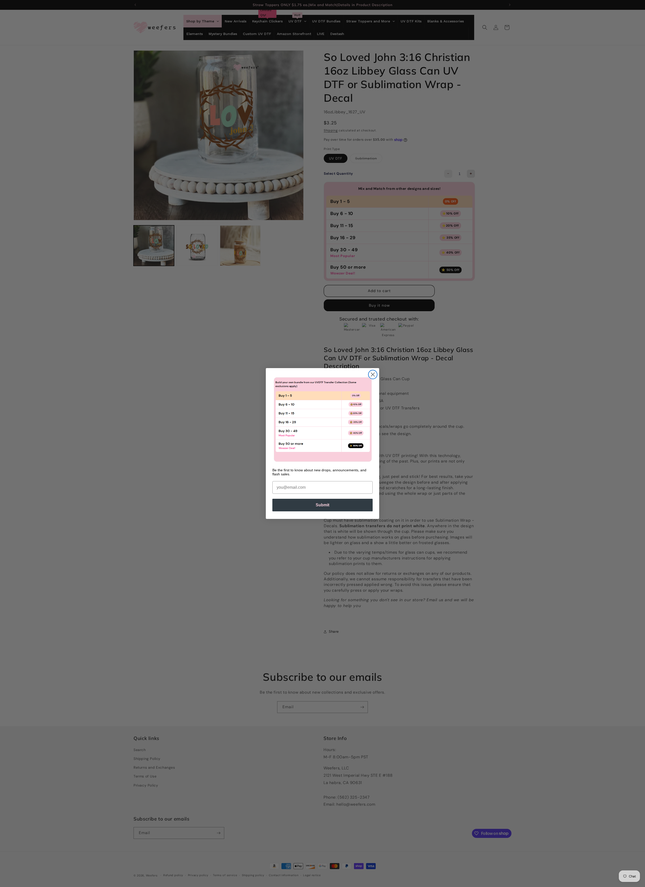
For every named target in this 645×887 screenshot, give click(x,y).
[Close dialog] (372, 374)
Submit (322, 505)
